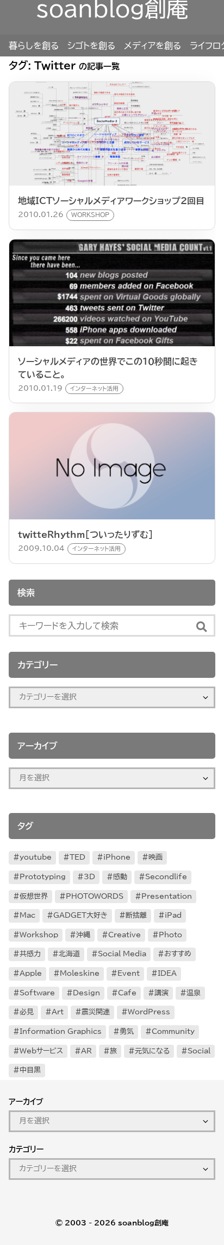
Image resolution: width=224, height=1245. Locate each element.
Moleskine (79, 973)
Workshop (39, 934)
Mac (27, 915)
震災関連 (96, 1011)
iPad (173, 915)
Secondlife (166, 876)
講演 (161, 992)
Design (86, 992)
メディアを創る (152, 45)
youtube (36, 857)
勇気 (127, 1031)
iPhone (116, 857)
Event (128, 973)
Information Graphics (61, 1031)
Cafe (127, 992)
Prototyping (43, 876)
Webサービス (41, 1051)
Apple (31, 973)
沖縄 (83, 934)
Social (199, 1051)
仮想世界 (34, 896)
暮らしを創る (34, 45)
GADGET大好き (80, 915)
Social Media (122, 953)
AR (86, 1051)
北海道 (69, 953)
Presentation (166, 896)
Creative (124, 934)
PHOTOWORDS (94, 896)
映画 (155, 857)
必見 (27, 1011)
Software (37, 992)
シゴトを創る (91, 45)
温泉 (193, 992)
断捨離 (136, 915)
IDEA (167, 973)
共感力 (30, 953)
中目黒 (30, 1070)
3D (89, 876)
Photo (170, 934)
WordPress (149, 1011)
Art (58, 1011)
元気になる (152, 1051)
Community (173, 1031)
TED (77, 857)
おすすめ (177, 953)
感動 (120, 876)
